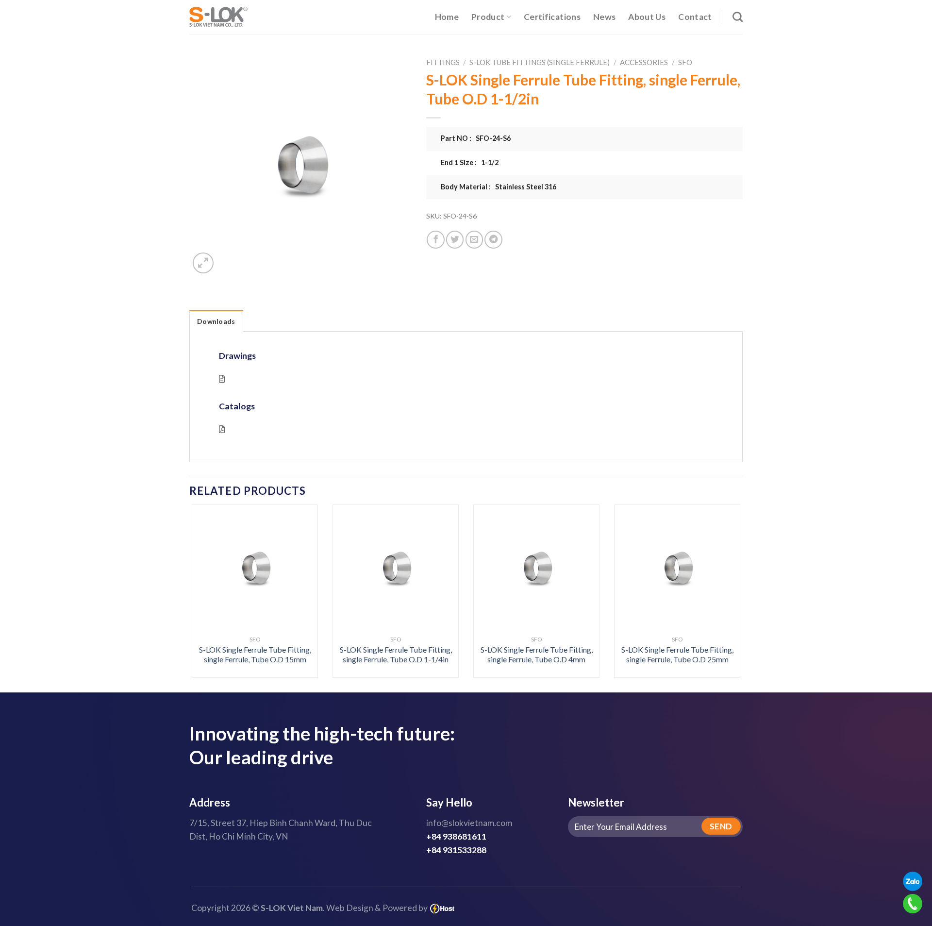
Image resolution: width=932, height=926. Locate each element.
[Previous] (207, 570)
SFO (685, 62)
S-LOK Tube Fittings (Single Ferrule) (539, 62)
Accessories (644, 62)
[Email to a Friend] (474, 239)
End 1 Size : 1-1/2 (470, 162)
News (604, 17)
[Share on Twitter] (455, 239)
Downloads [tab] (216, 321)
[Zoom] (203, 263)
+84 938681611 (456, 836)
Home (447, 17)
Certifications (552, 17)
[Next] (724, 570)
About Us (647, 17)
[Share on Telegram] (493, 239)
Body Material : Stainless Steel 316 (498, 187)
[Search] (737, 17)
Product (487, 17)
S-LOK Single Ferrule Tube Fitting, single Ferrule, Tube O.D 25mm (677, 654)
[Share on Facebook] (435, 239)
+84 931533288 (456, 850)
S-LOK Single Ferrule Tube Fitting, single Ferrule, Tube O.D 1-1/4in (396, 654)
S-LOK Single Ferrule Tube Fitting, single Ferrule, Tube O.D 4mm (537, 654)
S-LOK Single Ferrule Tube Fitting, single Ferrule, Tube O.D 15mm (255, 654)
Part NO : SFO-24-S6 (476, 138)
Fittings (443, 62)
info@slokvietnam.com (469, 823)
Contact (695, 17)
